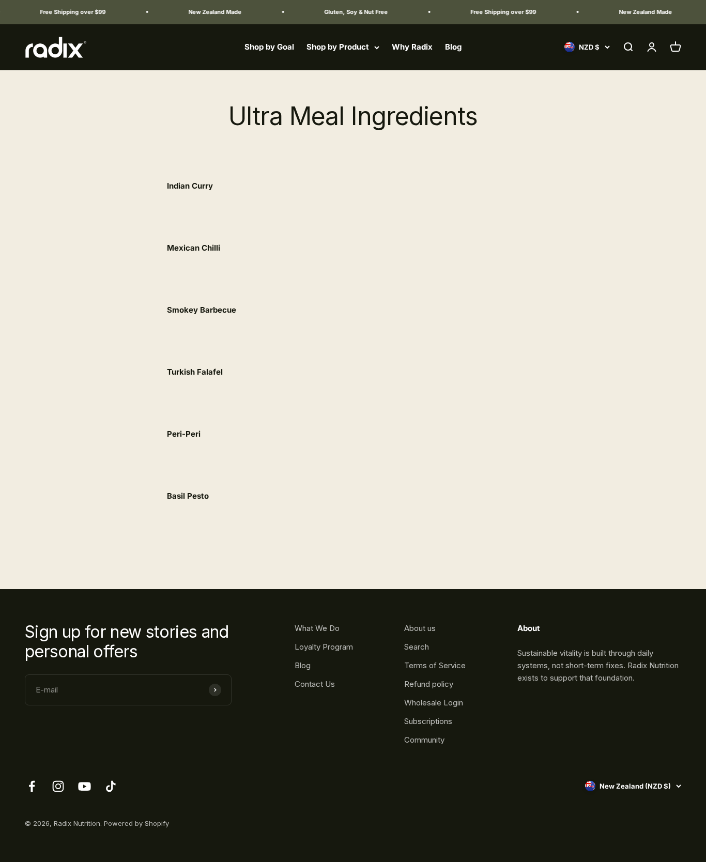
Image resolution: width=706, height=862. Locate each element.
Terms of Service (435, 665)
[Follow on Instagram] (58, 786)
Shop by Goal (269, 47)
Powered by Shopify (136, 823)
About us (420, 628)
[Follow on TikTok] (111, 786)
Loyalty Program (324, 647)
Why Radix (412, 47)
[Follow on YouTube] (84, 786)
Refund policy (428, 684)
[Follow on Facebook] (32, 786)
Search (416, 647)
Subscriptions (428, 721)
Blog (453, 47)
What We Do (317, 628)
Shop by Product (337, 47)
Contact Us (315, 684)
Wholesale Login (433, 702)
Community (424, 740)
